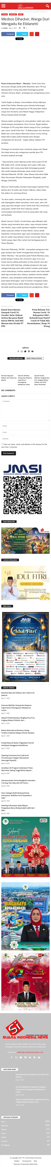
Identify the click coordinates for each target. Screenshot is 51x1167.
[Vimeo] (25, 1057)
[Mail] (21, 351)
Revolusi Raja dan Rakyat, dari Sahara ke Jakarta (8, 378)
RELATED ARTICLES (16, 358)
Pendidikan (5, 1145)
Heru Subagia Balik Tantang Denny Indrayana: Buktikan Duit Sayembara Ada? (16, 795)
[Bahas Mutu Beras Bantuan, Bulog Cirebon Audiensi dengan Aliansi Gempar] (43, 734)
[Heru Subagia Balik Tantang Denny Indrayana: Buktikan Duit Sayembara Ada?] (43, 797)
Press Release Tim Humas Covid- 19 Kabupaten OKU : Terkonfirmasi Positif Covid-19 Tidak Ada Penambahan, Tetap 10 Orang (38, 317)
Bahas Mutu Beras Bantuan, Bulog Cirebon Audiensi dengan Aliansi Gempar (18, 731)
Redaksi (16, 1161)
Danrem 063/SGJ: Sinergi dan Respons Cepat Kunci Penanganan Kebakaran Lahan (25, 380)
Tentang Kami (26, 1161)
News (20, 14)
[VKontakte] (30, 1057)
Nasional (13, 14)
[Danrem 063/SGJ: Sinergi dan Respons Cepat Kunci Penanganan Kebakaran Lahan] (25, 368)
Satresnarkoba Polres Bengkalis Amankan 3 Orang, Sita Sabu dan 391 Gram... (18, 781)
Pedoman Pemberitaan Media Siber (26, 1164)
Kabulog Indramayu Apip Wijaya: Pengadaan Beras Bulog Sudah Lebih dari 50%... (18, 808)
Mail (35, 1161)
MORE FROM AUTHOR (34, 358)
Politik (3, 1137)
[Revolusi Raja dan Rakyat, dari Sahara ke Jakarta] (9, 368)
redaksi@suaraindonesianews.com (30, 1052)
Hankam (4, 1141)
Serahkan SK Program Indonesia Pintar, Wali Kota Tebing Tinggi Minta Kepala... (17, 769)
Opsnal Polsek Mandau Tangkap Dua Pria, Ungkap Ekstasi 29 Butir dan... (18, 719)
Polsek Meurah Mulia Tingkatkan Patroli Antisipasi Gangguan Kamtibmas (17, 744)
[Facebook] (18, 351)
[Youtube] (32, 351)
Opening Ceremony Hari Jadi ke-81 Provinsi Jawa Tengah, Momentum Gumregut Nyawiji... (15, 757)
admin (5, 28)
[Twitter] (25, 351)
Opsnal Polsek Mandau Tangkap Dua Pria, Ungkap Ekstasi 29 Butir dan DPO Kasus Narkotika (41, 380)
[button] (47, 6)
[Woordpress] (28, 351)
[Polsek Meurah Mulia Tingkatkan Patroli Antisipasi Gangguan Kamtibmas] (43, 746)
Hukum (4, 14)
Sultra (3, 1133)
